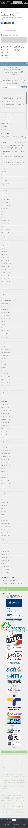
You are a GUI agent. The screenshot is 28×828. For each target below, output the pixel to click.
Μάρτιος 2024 (5, 260)
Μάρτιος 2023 (5, 297)
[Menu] (26, 6)
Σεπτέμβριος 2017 (6, 499)
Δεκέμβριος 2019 (6, 416)
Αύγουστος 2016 (6, 539)
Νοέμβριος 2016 (6, 529)
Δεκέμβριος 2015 (6, 563)
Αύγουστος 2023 (6, 281)
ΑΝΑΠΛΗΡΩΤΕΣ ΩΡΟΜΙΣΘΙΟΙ (8, 107)
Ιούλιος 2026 (5, 174)
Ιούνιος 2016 (5, 545)
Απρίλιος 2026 (5, 183)
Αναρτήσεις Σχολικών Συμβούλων (9, 580)
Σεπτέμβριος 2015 (6, 566)
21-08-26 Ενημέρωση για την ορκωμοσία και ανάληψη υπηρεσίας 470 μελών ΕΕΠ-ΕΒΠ (13, 787)
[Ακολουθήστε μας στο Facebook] (24, 64)
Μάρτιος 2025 (5, 223)
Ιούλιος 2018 (5, 468)
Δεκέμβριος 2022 (6, 306)
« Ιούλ (2, 767)
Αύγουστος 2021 (6, 355)
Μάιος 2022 (5, 327)
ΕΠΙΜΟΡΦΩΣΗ (13, 30)
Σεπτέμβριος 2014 (6, 569)
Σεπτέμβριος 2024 (6, 242)
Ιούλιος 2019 (5, 431)
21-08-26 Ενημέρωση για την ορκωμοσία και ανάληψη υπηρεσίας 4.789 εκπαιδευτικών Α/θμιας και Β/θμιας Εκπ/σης (14, 782)
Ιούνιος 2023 (5, 288)
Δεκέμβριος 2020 (6, 379)
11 (6, 760)
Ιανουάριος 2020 (6, 413)
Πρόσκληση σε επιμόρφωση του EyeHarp (10, 20)
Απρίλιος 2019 (5, 441)
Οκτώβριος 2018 (6, 459)
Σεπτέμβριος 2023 (6, 278)
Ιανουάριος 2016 (6, 560)
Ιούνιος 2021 (5, 361)
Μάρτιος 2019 (5, 444)
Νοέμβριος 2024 (6, 236)
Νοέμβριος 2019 (6, 419)
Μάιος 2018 (5, 474)
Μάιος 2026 (5, 180)
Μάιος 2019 (5, 438)
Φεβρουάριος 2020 (6, 410)
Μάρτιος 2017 (5, 517)
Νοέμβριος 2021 (6, 346)
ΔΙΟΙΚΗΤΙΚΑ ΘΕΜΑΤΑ (6, 123)
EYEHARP (7, 30)
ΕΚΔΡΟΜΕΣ (4, 129)
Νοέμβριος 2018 (6, 456)
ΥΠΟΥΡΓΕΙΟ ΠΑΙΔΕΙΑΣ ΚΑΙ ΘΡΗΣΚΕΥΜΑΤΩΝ (10, 772)
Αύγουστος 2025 (6, 208)
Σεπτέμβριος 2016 (6, 535)
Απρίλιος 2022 (5, 330)
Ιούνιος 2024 (5, 251)
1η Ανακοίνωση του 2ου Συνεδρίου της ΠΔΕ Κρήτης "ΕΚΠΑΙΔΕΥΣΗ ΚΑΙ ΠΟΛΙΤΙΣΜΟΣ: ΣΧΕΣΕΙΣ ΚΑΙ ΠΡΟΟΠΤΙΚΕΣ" (19, 47)
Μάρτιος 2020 (5, 407)
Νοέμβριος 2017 (6, 493)
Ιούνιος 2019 (5, 434)
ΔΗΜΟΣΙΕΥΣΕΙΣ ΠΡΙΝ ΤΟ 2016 (8, 117)
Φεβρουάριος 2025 (6, 226)
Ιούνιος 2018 (5, 471)
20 (14, 762)
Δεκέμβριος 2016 (6, 526)
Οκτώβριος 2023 (6, 275)
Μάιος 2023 (5, 291)
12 (10, 760)
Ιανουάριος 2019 (6, 450)
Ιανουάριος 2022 (6, 340)
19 (10, 762)
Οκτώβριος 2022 (6, 312)
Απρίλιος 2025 (5, 220)
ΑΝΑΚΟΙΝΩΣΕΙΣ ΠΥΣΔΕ (7, 101)
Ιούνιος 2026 (5, 177)
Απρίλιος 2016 (5, 551)
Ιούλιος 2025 (5, 211)
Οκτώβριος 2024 (6, 239)
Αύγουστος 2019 (6, 428)
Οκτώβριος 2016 (6, 532)
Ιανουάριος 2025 (6, 229)
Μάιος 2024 (5, 254)
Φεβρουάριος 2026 (6, 190)
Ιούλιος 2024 (5, 248)
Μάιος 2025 (5, 217)
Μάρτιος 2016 (5, 554)
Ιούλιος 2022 (5, 321)
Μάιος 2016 (5, 548)
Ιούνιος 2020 (5, 398)
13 (14, 760)
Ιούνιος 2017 (5, 508)
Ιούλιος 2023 (5, 284)
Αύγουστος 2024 (6, 245)
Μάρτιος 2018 (5, 480)
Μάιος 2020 (5, 401)
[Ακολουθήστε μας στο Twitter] (26, 64)
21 (17, 762)
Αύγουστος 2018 (6, 465)
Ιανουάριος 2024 (6, 266)
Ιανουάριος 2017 (6, 523)
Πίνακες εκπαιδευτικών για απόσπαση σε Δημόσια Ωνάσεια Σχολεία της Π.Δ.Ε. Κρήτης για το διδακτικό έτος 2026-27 (14, 812)
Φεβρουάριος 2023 (6, 300)
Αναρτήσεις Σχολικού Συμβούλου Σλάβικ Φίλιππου (13, 583)
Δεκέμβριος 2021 (6, 343)
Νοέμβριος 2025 (6, 199)
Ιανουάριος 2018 (6, 486)
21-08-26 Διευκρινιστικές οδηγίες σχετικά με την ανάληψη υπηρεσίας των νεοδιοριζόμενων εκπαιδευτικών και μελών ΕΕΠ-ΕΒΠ (14, 776)
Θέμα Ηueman (23, 824)
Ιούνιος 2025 (5, 214)
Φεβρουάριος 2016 (6, 557)
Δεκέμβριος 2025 (6, 196)
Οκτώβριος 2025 (6, 202)
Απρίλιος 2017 (5, 514)
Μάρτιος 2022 (5, 333)
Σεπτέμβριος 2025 (6, 205)
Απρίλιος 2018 (5, 477)
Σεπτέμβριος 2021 (6, 352)
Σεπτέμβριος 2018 (6, 462)
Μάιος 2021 (5, 364)
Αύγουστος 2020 (6, 392)
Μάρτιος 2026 (5, 187)
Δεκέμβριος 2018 (6, 453)
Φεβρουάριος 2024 (6, 263)
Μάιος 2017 (5, 511)
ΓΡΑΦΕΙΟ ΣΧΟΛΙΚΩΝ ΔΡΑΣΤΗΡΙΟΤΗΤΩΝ (10, 114)
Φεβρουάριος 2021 (6, 373)
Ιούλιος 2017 (5, 505)
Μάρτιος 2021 (5, 370)
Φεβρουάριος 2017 (6, 520)
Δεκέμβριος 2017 (6, 490)
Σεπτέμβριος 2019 (6, 425)
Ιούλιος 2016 (5, 542)
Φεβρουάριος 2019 (6, 447)
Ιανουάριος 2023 (6, 303)
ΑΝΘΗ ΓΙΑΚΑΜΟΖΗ (9, 17)
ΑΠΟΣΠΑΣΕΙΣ (5, 111)
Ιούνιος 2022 (5, 324)
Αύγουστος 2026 (6, 171)
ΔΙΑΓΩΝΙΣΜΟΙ (5, 120)
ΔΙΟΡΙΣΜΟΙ (4, 126)
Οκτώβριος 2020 (6, 385)
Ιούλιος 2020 (5, 395)
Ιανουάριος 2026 (6, 193)
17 (2, 762)
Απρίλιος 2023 (5, 294)
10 (2, 760)
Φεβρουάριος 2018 (6, 483)
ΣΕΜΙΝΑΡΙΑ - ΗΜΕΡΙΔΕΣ (17, 9)
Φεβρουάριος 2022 (6, 337)
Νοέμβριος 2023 (6, 272)
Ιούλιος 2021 (5, 358)
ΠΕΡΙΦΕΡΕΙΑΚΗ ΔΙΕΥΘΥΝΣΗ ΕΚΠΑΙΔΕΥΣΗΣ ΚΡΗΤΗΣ (12, 793)
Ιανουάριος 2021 (6, 376)
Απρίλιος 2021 (5, 367)
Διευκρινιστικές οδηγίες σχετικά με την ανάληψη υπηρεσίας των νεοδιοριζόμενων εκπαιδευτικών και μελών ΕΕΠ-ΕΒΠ (14, 137)
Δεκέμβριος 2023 (6, 269)
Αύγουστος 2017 (6, 502)
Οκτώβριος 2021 (6, 349)
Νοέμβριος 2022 (6, 309)
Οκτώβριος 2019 (6, 422)
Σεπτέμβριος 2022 (6, 315)
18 (6, 762)
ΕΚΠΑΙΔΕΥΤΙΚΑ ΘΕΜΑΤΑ (6, 9)
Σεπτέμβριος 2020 (6, 389)
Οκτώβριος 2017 (6, 496)
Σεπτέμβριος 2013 (6, 572)
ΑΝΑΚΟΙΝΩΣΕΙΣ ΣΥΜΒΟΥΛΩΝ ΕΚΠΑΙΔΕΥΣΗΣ (11, 104)
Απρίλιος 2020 (5, 404)
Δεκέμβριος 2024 (6, 232)
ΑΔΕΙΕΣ (3, 94)
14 (17, 760)
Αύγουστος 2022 (6, 318)
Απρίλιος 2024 (5, 257)
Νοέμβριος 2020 (6, 382)
